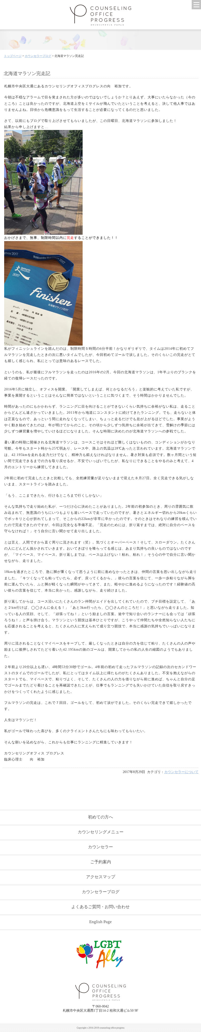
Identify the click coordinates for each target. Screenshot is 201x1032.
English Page (100, 921)
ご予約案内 (100, 862)
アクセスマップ (100, 877)
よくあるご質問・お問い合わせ (100, 906)
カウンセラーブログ (38, 56)
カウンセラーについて (181, 772)
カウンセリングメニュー (101, 832)
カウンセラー (100, 847)
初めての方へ (100, 817)
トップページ (13, 56)
